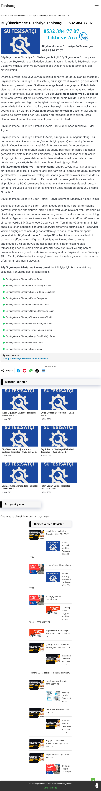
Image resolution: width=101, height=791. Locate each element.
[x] (37, 370)
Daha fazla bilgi (50, 787)
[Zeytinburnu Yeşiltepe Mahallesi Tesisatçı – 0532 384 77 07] (59, 446)
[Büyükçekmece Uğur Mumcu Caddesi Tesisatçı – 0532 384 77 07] (20, 446)
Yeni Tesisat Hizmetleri (18, 16)
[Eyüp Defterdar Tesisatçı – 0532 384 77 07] (59, 409)
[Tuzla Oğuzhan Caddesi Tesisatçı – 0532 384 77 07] (20, 409)
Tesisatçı (8, 6)
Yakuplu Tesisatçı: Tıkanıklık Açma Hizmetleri (25, 359)
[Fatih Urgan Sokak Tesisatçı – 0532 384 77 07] (59, 482)
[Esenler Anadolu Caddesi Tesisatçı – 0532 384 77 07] (20, 482)
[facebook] (18, 370)
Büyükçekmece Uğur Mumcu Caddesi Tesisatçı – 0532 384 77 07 (19, 450)
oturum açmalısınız (40, 516)
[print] (43, 370)
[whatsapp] (30, 370)
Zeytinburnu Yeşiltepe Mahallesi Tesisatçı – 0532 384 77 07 (57, 450)
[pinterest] (24, 370)
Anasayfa (3, 16)
